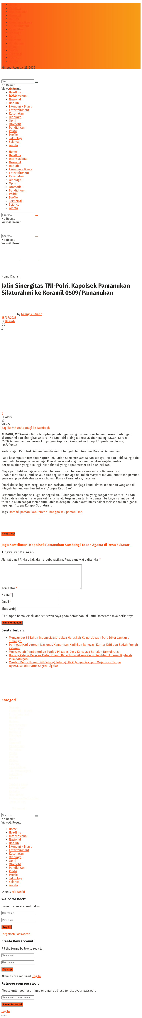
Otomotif (15, 40)
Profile (13, 50)
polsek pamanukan (69, 512)
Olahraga (15, 33)
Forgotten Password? (15, 934)
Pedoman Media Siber (24, 798)
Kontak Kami (17, 788)
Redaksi (14, 791)
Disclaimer (16, 795)
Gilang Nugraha (31, 314)
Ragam (13, 760)
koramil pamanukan (23, 512)
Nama (6, 594)
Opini (12, 36)
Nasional (15, 15)
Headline (15, 8)
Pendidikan (17, 43)
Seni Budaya (17, 767)
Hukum (13, 721)
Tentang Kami (18, 784)
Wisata (13, 61)
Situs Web (8, 609)
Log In (36, 976)
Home (13, 4)
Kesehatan (16, 29)
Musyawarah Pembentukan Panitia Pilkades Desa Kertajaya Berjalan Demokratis (64, 652)
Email (6, 601)
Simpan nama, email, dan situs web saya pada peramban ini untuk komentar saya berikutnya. (70, 616)
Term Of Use (17, 802)
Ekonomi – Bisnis (20, 22)
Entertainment (19, 26)
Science (14, 57)
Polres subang (46, 512)
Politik (13, 47)
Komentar (9, 588)
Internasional (18, 12)
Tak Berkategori (20, 771)
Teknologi (15, 54)
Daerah (14, 19)
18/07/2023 (8, 317)
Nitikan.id (18, 808)
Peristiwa (15, 749)
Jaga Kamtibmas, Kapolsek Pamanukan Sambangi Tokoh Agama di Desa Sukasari (65, 545)
